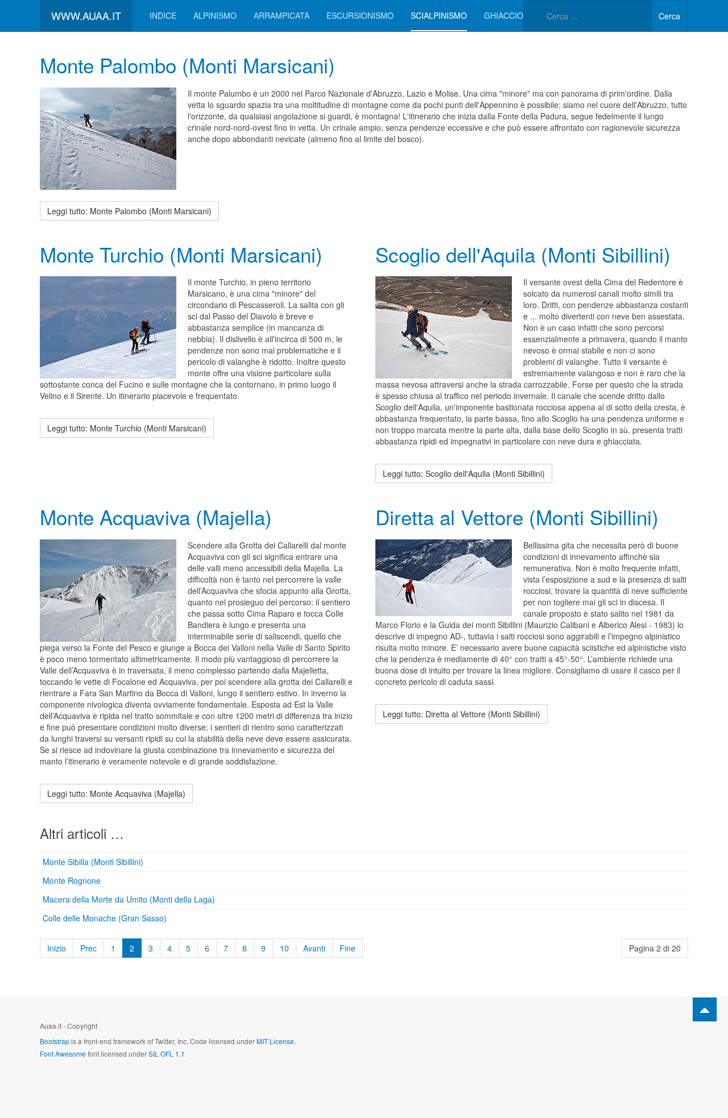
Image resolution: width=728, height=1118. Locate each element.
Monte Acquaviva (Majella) (156, 516)
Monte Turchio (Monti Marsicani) (181, 254)
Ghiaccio (503, 15)
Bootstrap (54, 1041)
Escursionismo (360, 15)
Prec (88, 948)
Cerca (669, 16)
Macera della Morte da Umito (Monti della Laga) (129, 899)
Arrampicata (281, 15)
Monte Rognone (72, 880)
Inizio (56, 948)
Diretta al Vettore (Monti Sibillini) (517, 516)
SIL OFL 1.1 (166, 1053)
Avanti (314, 948)
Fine (347, 948)
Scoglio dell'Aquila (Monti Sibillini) (523, 254)
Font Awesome (63, 1053)
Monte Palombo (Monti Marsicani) (187, 65)
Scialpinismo (439, 15)
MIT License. (276, 1041)
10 (284, 948)
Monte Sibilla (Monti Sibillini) (93, 861)
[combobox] (587, 15)
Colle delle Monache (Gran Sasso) (105, 918)
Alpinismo (215, 15)
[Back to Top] (705, 1009)
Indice (163, 15)
